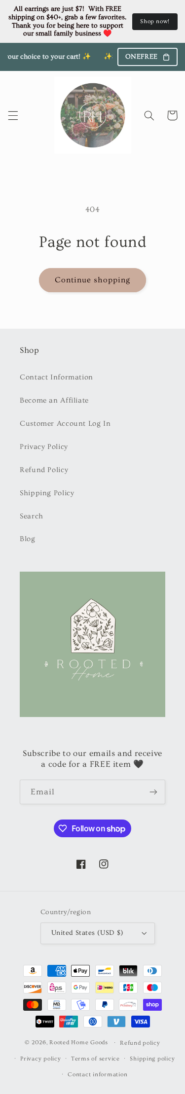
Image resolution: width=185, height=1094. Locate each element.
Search (31, 516)
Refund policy (140, 1043)
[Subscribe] (153, 792)
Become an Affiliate (54, 400)
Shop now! (155, 21)
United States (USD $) (87, 933)
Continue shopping (93, 279)
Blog (28, 539)
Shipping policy (152, 1059)
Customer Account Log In (65, 423)
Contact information (97, 1074)
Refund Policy (44, 470)
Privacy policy (40, 1059)
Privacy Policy (44, 447)
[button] (12, 115)
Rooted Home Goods (78, 1042)
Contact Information (56, 377)
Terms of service (95, 1059)
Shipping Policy (47, 493)
